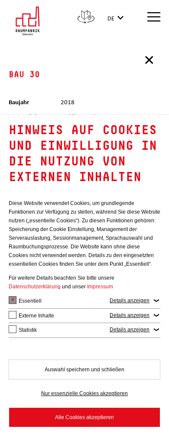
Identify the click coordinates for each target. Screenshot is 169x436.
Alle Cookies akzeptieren (84, 417)
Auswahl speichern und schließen (84, 370)
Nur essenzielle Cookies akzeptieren (84, 393)
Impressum (100, 287)
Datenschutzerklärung (35, 287)
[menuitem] (86, 18)
